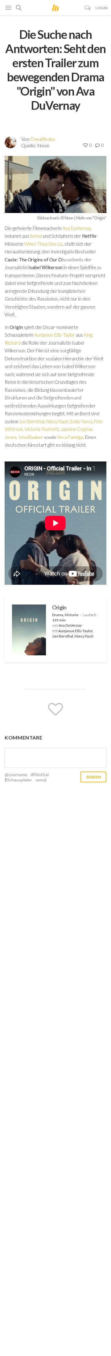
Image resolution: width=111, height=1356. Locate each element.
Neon (43, 145)
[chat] (87, 8)
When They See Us (43, 244)
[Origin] (29, 629)
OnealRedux (42, 139)
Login (102, 8)
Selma (36, 236)
